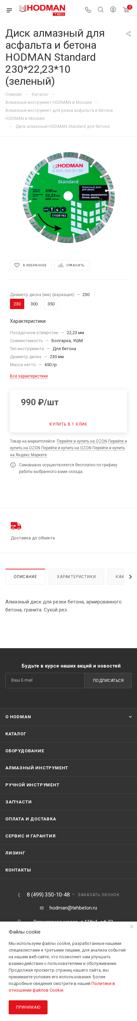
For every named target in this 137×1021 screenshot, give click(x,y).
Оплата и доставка (30, 818)
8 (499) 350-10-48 (48, 895)
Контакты (18, 869)
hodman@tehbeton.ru (73, 908)
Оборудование (24, 750)
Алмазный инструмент (36, 767)
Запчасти (18, 801)
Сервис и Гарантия (30, 835)
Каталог (15, 733)
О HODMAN (18, 716)
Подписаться (108, 680)
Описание (25, 576)
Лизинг (15, 852)
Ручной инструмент (32, 784)
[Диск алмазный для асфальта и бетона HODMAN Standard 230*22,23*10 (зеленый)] (68, 198)
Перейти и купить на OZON (82, 441)
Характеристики (76, 576)
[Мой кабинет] (113, 10)
